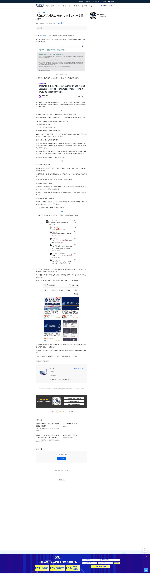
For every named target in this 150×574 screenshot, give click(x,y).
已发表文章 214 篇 (78, 368)
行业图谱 (84, 6)
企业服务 (76, 6)
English (91, 6)
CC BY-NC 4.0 (61, 389)
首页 (47, 6)
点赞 (61, 411)
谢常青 (52, 368)
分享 (71, 411)
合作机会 (88, 1)
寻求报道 (105, 5)
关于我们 (97, 1)
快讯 (59, 6)
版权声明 (67, 388)
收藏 (52, 411)
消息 (105, 1)
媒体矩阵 (81, 1)
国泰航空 (42, 36)
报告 (64, 6)
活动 (70, 6)
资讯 (52, 6)
